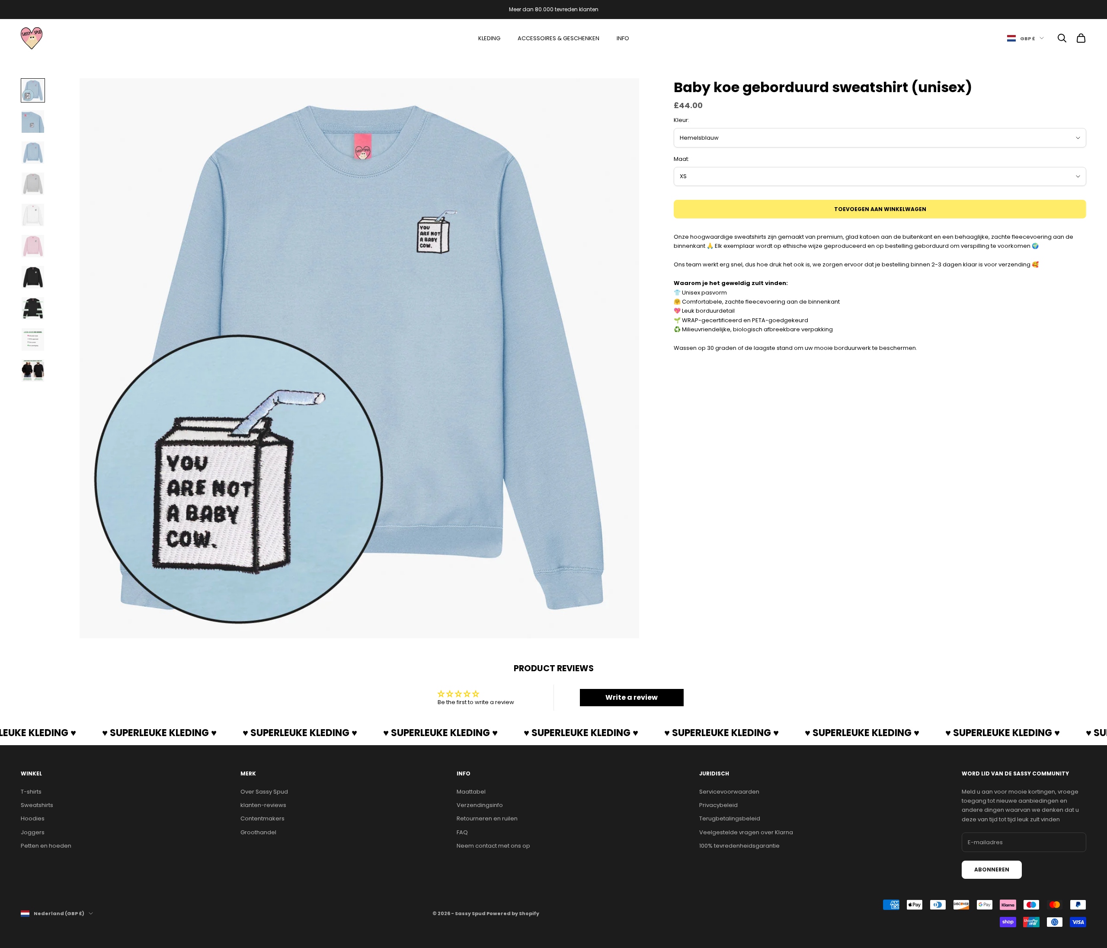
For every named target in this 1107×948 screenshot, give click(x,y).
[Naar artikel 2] (33, 121)
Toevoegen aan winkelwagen (880, 209)
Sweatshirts (37, 805)
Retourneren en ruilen (487, 818)
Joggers (33, 832)
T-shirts (31, 792)
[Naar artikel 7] (33, 277)
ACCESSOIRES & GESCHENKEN (558, 38)
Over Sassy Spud (264, 792)
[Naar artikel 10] (33, 371)
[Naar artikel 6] (33, 246)
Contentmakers (262, 818)
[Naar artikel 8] (33, 308)
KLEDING (489, 38)
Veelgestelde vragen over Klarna (746, 832)
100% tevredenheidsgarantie (739, 846)
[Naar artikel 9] (33, 339)
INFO (623, 38)
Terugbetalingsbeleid (729, 818)
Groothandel (258, 832)
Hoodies (33, 818)
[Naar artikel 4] (33, 184)
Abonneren (991, 869)
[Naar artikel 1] (33, 90)
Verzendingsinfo (480, 805)
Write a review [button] (631, 697)
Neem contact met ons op (493, 846)
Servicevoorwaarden (729, 792)
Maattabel (471, 792)
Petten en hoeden (46, 846)
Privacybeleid (718, 805)
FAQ (462, 832)
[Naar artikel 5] (33, 215)
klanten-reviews (263, 805)
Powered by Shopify (512, 913)
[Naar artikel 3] (33, 153)
